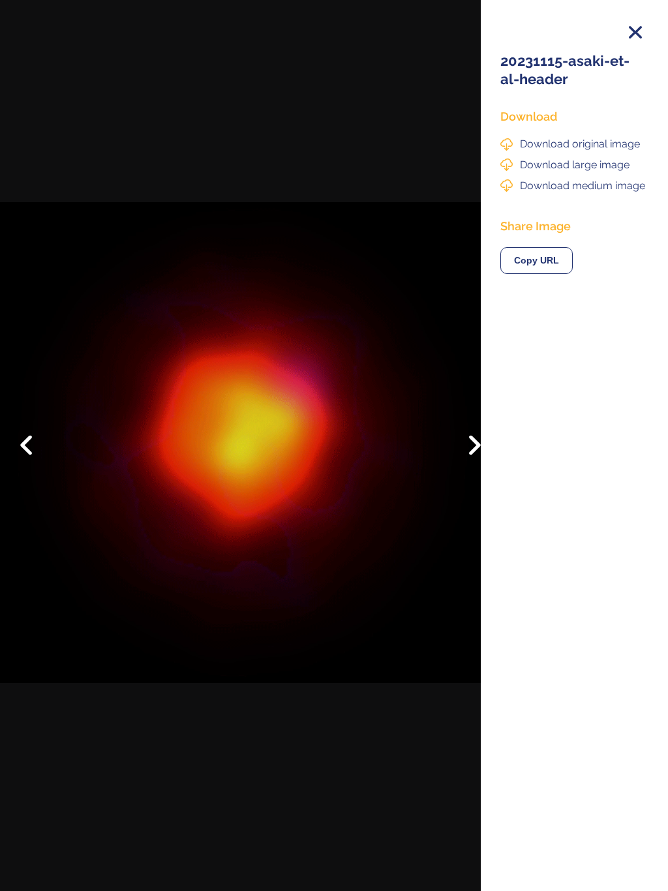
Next (465, 448)
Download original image (580, 144)
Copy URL (536, 260)
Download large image (575, 165)
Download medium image (582, 185)
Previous (35, 435)
